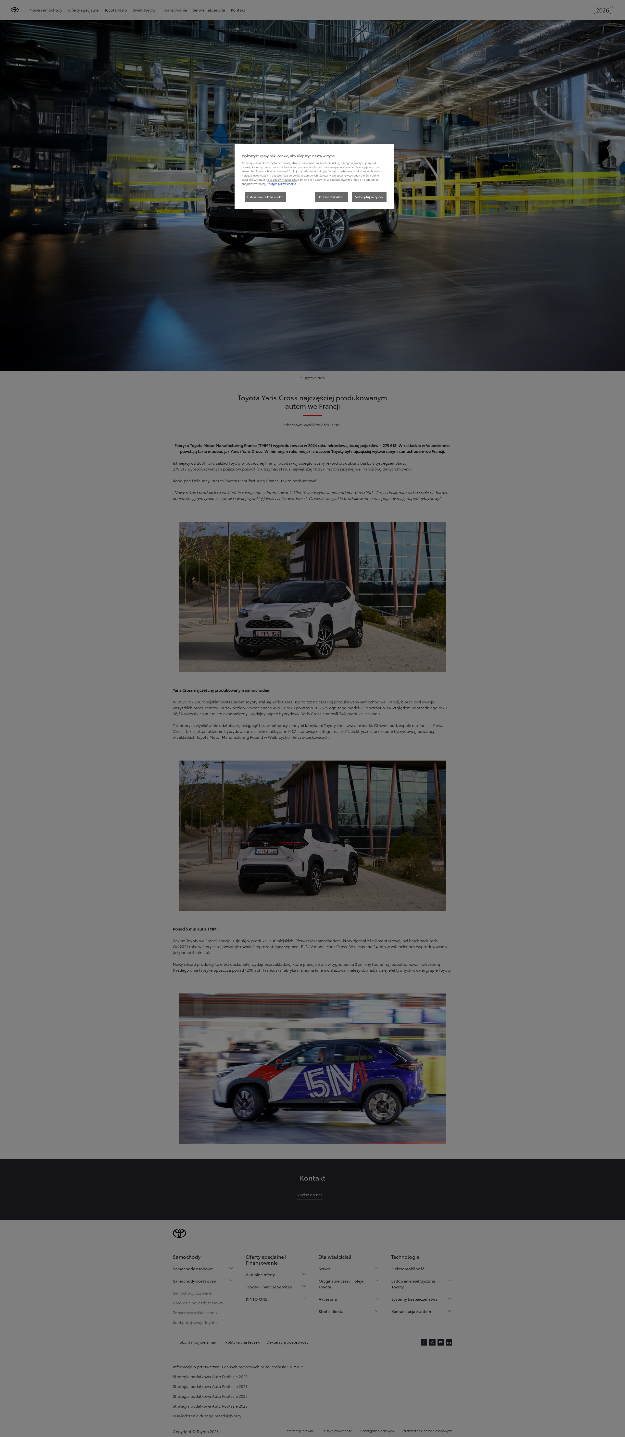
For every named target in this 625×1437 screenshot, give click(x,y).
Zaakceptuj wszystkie (369, 197)
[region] (314, 176)
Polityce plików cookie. (282, 184)
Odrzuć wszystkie (331, 197)
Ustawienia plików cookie (265, 197)
